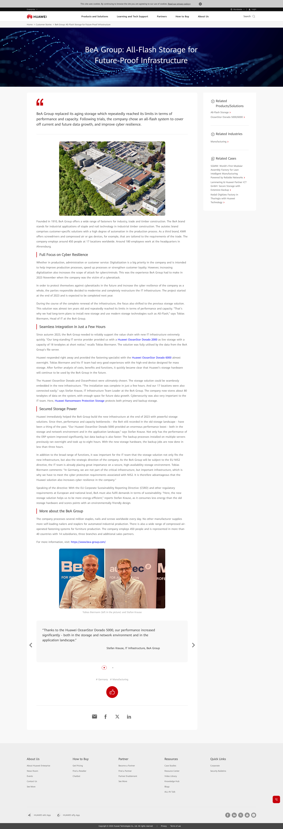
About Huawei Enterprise (38, 765)
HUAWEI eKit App (42, 815)
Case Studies (170, 765)
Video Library (170, 776)
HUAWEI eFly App (71, 815)
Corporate (215, 765)
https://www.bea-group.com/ (88, 541)
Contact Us (32, 781)
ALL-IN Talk (169, 792)
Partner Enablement (128, 776)
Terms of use (175, 826)
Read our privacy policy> (179, 4)
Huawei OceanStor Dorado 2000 (137, 339)
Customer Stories (44, 24)
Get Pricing (78, 765)
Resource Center (171, 771)
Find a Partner (125, 771)
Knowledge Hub (171, 781)
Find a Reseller (79, 771)
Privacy (164, 826)
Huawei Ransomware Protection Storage (80, 400)
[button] (31, 645)
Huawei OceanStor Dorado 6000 (151, 357)
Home (30, 24)
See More (31, 786)
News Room (32, 771)
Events (30, 776)
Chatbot (76, 776)
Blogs (167, 786)
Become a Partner (127, 765)
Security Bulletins (218, 771)
